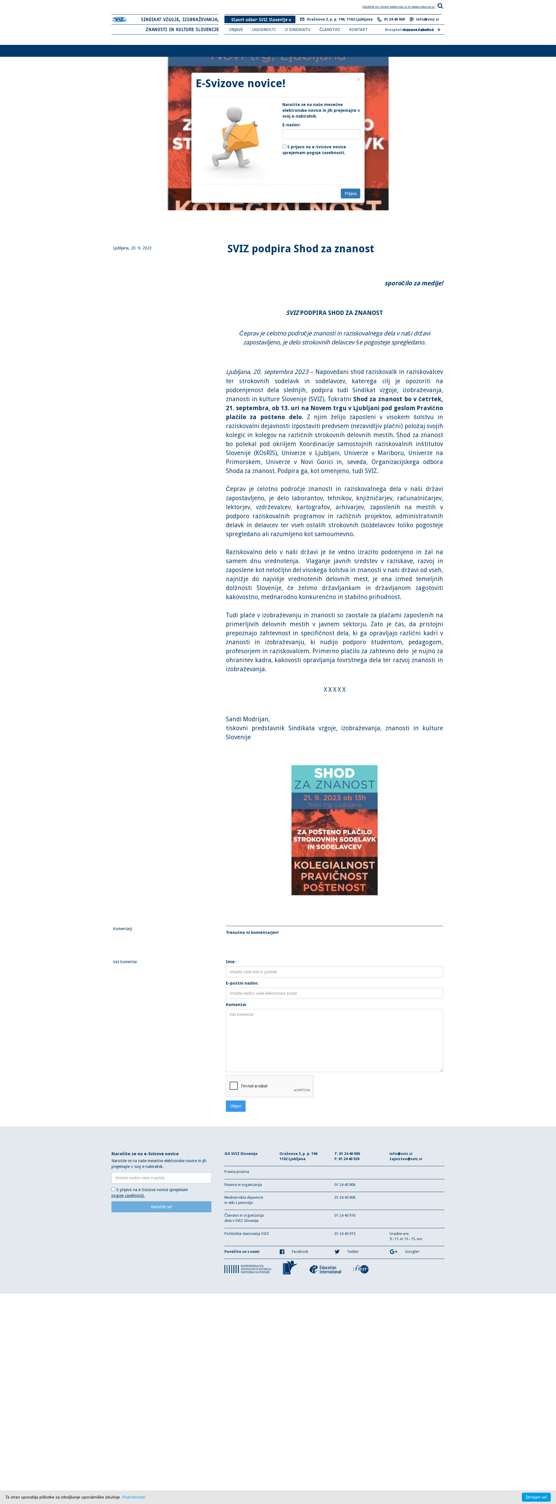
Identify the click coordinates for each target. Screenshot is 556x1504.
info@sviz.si (427, 19)
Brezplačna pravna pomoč (412, 28)
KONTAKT (358, 29)
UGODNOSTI (264, 29)
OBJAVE (236, 29)
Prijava (350, 193)
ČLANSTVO (329, 29)
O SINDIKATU (297, 29)
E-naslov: (291, 125)
